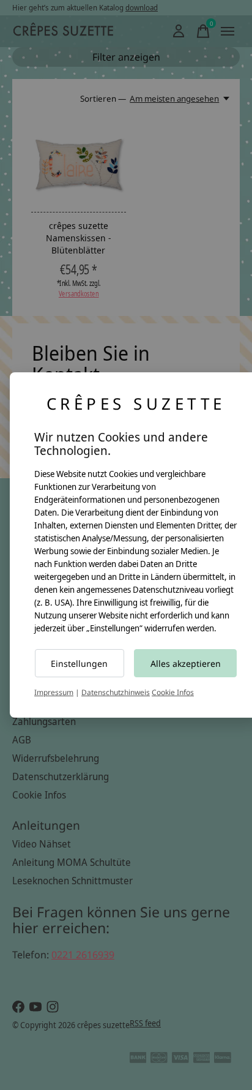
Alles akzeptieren (185, 663)
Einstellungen (79, 663)
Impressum (53, 692)
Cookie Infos (173, 692)
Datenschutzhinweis (115, 692)
